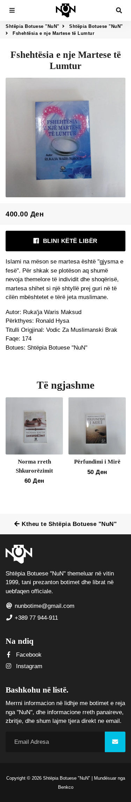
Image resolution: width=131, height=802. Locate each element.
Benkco (65, 787)
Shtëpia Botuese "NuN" (32, 26)
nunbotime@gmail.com (43, 606)
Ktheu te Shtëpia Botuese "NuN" (68, 524)
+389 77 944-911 (35, 617)
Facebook (28, 654)
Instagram (28, 666)
